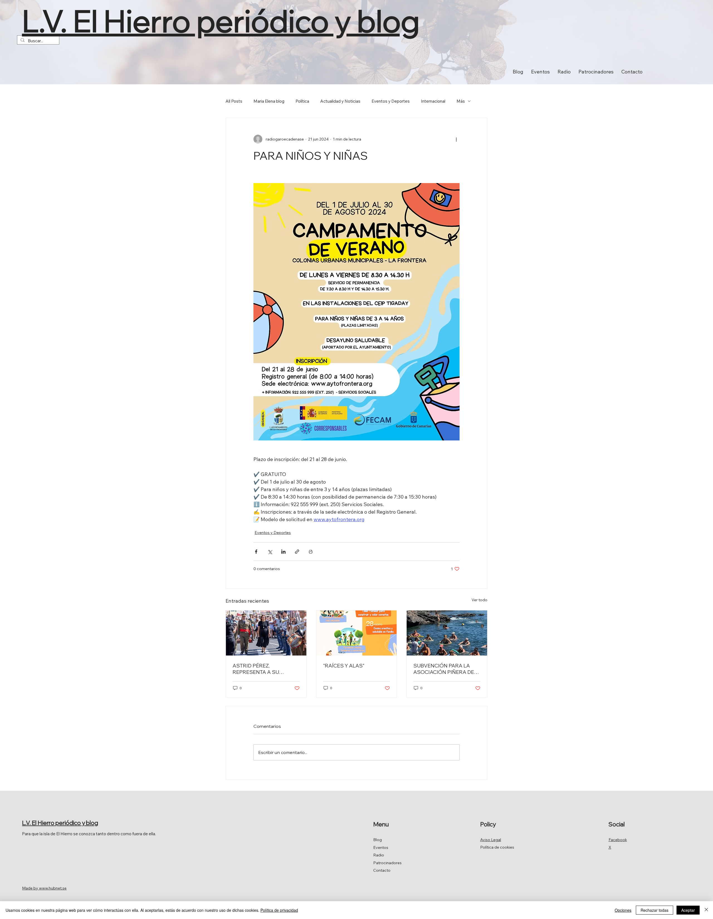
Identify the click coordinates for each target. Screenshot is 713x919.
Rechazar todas (654, 910)
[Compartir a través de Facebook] (256, 551)
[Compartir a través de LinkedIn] (283, 551)
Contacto (381, 870)
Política (302, 101)
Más (460, 101)
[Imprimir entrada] (310, 551)
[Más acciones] (456, 139)
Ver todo (479, 599)
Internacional (433, 101)
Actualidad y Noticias (340, 101)
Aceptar (688, 910)
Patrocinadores (387, 862)
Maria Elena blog (268, 101)
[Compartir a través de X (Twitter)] (269, 551)
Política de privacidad (279, 910)
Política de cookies (497, 847)
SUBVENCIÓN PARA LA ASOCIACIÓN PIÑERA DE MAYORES (443, 668)
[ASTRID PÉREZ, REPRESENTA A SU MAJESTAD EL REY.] (266, 633)
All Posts (234, 101)
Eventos (380, 847)
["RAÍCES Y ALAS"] (356, 633)
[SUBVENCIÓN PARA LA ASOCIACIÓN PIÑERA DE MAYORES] (447, 633)
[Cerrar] (706, 910)
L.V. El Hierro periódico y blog (221, 21)
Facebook (618, 839)
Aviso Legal (490, 839)
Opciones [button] (623, 910)
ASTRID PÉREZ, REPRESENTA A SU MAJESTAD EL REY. (256, 668)
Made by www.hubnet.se (44, 888)
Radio (378, 855)
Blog (377, 839)
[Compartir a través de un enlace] (297, 551)
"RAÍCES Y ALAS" (343, 665)
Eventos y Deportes (391, 101)
